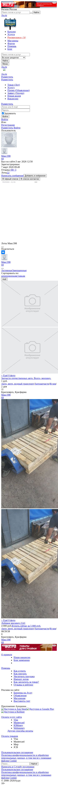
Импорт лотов (21, 679)
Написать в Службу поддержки (17, 766)
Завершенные (19, 270)
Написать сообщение (12, 175)
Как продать (20, 673)
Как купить (20, 671)
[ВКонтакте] (3, 252)
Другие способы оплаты (20, 731)
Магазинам (19, 698)
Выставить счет (22, 701)
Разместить (7, 77)
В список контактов (30, 179)
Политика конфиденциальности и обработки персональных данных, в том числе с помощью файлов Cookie (26, 758)
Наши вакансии (22, 657)
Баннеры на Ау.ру (23, 692)
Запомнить (10, 113)
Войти (4, 119)
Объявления (20, 695)
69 (2, 158)
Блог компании (22, 660)
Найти (5, 61)
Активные (6, 270)
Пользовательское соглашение (17, 752)
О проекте (6, 654)
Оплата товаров (9, 736)
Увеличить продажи (24, 676)
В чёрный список (10, 179)
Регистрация (8, 125)
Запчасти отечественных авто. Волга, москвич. (26, 378)
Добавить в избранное (35, 176)
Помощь (5, 668)
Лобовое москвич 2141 (13, 623)
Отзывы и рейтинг (23, 684)
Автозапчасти (41, 383)
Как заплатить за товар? (26, 682)
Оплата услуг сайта (11, 717)
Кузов (53, 383)
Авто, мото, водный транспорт (17, 383)
